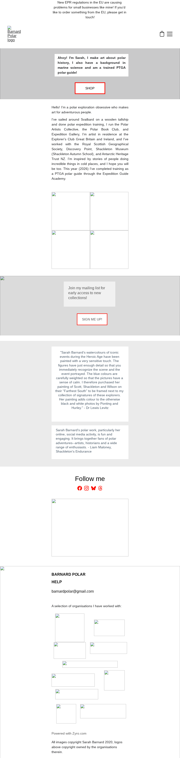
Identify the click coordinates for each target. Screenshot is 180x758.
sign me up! (92, 319)
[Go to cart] (162, 34)
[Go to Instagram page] (86, 488)
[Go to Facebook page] (79, 488)
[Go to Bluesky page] (93, 488)
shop (89, 88)
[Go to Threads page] (100, 488)
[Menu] (169, 34)
